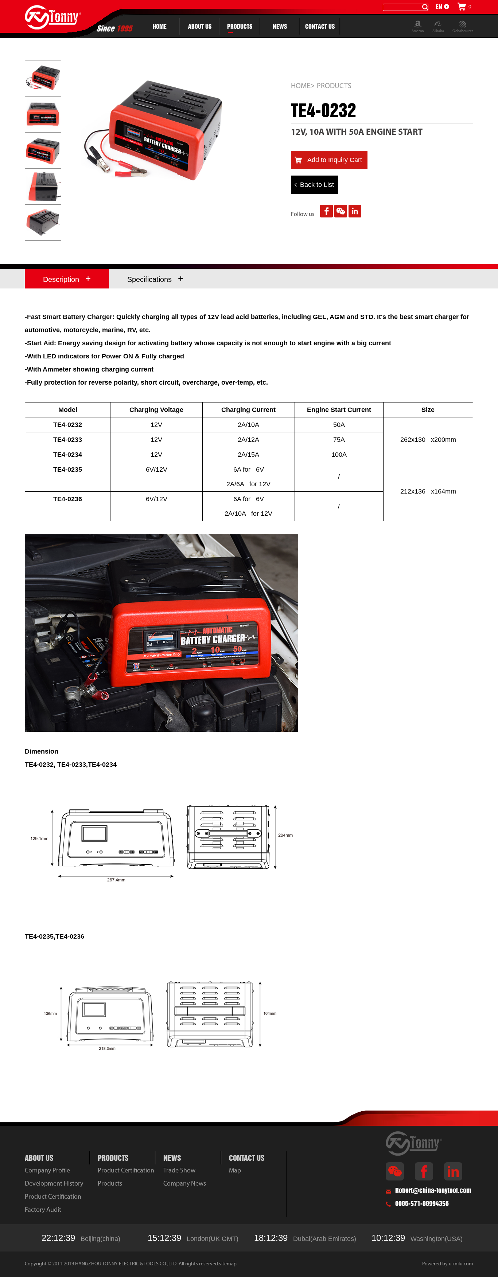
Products (110, 1184)
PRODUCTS (239, 26)
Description (67, 278)
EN (439, 7)
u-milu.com (461, 1264)
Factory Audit (43, 1210)
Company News (184, 1184)
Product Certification (53, 1197)
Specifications (155, 278)
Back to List (317, 184)
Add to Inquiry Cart (334, 160)
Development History (54, 1184)
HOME (160, 26)
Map (235, 1171)
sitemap (228, 1264)
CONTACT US (320, 26)
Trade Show (179, 1171)
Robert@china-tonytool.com (433, 1190)
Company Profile (47, 1171)
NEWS (280, 26)
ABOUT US (199, 26)
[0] (462, 7)
